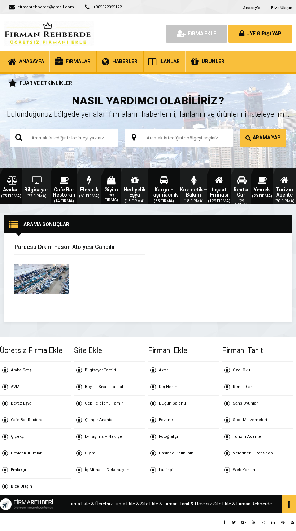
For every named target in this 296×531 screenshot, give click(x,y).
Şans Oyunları (246, 403)
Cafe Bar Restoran (28, 420)
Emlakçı (18, 469)
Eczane (166, 420)
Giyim (90, 453)
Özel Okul (242, 370)
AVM (15, 386)
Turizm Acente (247, 436)
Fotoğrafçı (168, 436)
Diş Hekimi (169, 386)
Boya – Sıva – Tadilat (104, 386)
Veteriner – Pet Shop (253, 453)
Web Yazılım (245, 469)
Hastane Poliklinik (176, 453)
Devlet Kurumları (27, 453)
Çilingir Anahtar (99, 420)
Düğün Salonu (172, 403)
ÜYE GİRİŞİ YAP (264, 33)
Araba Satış (21, 370)
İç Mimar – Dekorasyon (107, 469)
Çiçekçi (18, 436)
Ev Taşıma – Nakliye (103, 436)
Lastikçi (166, 469)
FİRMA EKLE (202, 33)
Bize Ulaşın (281, 7)
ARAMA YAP (267, 138)
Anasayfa (251, 7)
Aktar (163, 370)
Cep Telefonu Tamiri (104, 403)
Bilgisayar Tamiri (100, 370)
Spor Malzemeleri (250, 420)
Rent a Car (242, 386)
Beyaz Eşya (21, 403)
